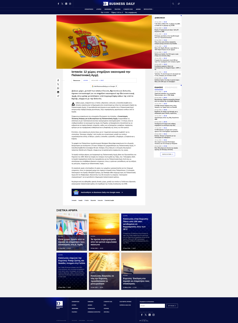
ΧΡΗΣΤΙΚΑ (106, 312)
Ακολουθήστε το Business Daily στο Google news (100, 192)
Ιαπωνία (100, 200)
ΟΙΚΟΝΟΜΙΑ (107, 9)
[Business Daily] (119, 4)
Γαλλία (87, 200)
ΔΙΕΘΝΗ (138, 9)
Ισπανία (74, 200)
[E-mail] (58, 96)
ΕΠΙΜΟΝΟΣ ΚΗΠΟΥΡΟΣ (94, 312)
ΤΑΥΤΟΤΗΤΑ (74, 320)
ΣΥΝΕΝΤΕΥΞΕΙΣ (128, 9)
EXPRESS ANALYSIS (125, 305)
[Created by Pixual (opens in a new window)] (159, 321)
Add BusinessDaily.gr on (104, 86)
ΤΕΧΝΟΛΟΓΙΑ (91, 308)
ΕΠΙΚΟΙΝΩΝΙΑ (82, 320)
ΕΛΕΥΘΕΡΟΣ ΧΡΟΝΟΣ (125, 301)
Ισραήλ (80, 200)
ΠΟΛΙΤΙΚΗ (117, 9)
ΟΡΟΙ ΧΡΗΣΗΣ (90, 320)
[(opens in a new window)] (58, 3)
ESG (105, 305)
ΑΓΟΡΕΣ (98, 9)
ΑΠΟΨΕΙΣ (106, 308)
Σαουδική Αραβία (109, 200)
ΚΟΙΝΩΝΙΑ (90, 301)
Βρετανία (93, 200)
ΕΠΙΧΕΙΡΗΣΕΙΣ (89, 9)
